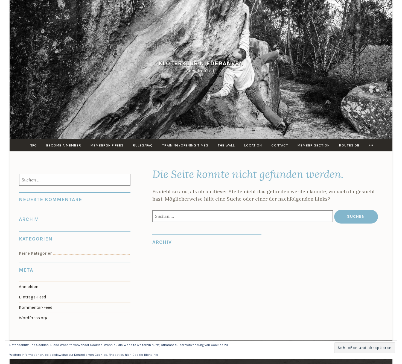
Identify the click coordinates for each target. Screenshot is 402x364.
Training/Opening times (185, 145)
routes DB (349, 145)
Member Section (314, 145)
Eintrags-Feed (32, 297)
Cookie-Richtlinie (145, 355)
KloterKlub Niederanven (201, 63)
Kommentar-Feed (36, 307)
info (33, 145)
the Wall (226, 145)
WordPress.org (33, 317)
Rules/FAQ (143, 145)
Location (253, 145)
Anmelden (28, 286)
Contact (279, 145)
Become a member (63, 145)
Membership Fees (107, 145)
